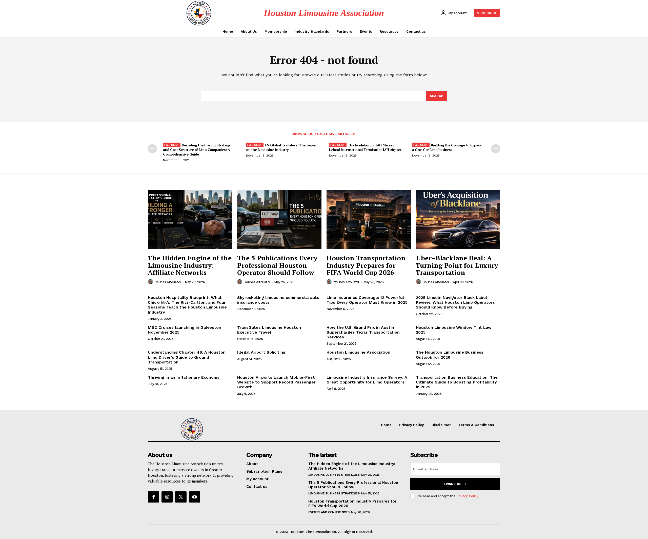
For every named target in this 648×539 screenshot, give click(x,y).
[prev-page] (152, 148)
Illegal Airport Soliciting (261, 352)
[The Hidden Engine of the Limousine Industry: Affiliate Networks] (190, 219)
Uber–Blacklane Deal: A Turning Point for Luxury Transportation (457, 265)
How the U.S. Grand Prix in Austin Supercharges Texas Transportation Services (363, 332)
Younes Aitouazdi (168, 282)
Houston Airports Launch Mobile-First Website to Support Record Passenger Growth (276, 382)
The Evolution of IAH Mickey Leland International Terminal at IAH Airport (365, 147)
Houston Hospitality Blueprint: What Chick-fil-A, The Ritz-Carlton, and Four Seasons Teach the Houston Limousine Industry (187, 305)
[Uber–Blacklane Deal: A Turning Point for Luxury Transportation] (458, 219)
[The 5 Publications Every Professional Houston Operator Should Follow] (279, 219)
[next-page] (495, 148)
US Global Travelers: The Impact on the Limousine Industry (282, 147)
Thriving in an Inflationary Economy (183, 377)
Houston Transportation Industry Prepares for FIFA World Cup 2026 (366, 265)
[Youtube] (194, 497)
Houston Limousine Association (358, 352)
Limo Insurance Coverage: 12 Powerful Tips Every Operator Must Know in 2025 (367, 300)
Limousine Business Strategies (334, 474)
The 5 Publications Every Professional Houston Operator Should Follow (277, 265)
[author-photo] (151, 282)
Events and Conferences (329, 512)
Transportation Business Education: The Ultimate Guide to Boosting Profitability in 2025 (457, 382)
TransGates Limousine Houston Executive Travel (269, 330)
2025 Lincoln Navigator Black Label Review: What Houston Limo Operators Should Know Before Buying (455, 302)
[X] (180, 497)
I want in (452, 484)
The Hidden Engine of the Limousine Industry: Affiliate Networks (190, 265)
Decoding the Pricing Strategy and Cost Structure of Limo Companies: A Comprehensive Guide (196, 150)
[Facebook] (153, 497)
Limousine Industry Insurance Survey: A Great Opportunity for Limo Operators (367, 379)
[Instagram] (167, 497)
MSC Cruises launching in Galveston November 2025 (184, 330)
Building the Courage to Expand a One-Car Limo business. (447, 147)
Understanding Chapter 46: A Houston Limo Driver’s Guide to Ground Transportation (187, 357)
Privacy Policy (467, 496)
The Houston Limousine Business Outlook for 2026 (449, 354)
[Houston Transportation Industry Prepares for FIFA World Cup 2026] (369, 219)
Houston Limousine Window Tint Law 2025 (454, 330)
